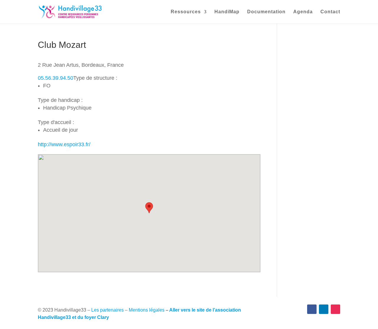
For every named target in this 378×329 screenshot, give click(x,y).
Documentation (266, 12)
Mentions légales (146, 309)
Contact (330, 12)
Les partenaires (107, 309)
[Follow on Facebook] (312, 309)
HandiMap (226, 12)
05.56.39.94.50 (55, 78)
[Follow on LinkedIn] (323, 309)
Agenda (303, 12)
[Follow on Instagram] (335, 309)
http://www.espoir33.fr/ (64, 144)
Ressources (186, 12)
